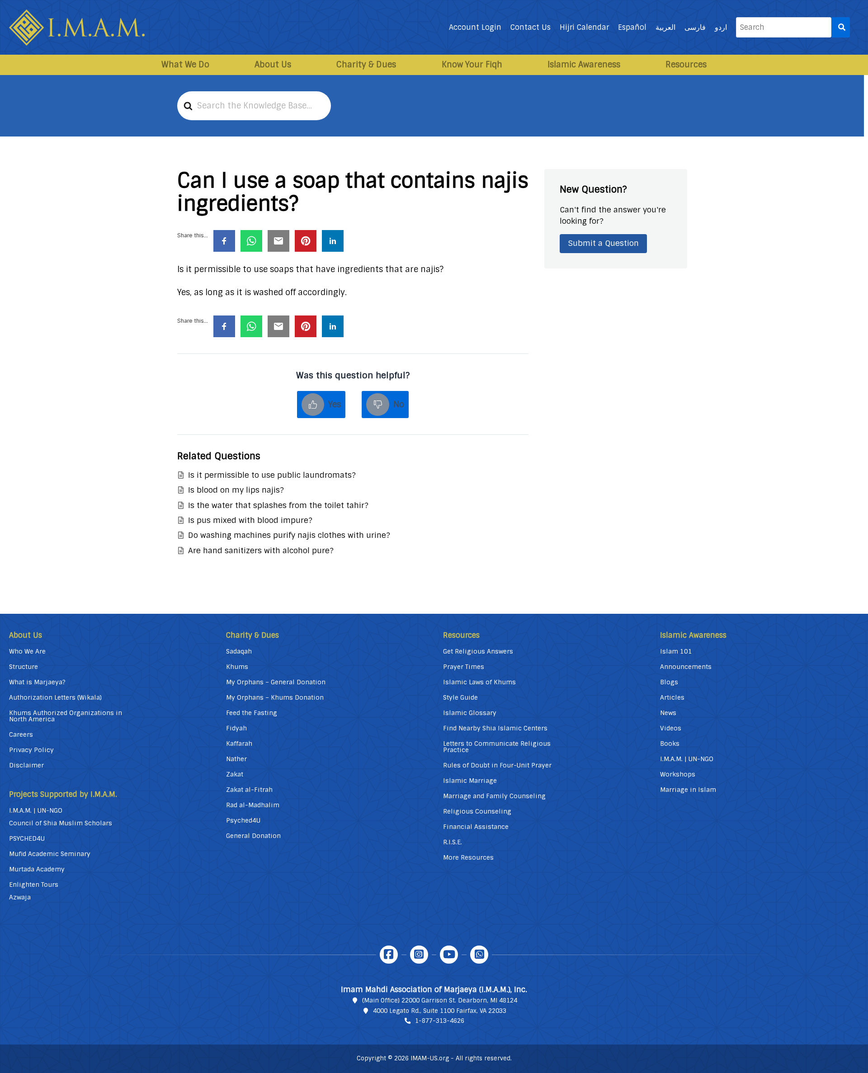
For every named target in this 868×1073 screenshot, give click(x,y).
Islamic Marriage (470, 780)
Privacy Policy (31, 750)
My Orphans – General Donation (276, 682)
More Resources (468, 857)
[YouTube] (449, 954)
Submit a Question (603, 243)
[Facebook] (388, 954)
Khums (237, 667)
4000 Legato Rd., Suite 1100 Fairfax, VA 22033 (439, 1011)
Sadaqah (239, 651)
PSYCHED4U (27, 838)
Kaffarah (239, 743)
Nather (236, 759)
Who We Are (27, 651)
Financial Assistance (476, 827)
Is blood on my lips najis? (236, 490)
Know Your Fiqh (472, 64)
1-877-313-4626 (439, 1021)
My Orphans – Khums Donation (275, 697)
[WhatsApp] (479, 954)
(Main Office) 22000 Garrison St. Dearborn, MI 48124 (439, 1000)
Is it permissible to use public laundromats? (272, 475)
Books (669, 743)
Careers (21, 734)
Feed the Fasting (251, 713)
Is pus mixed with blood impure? (250, 520)
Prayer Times (463, 667)
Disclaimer (26, 765)
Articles (672, 697)
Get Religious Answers (478, 651)
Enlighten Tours (33, 884)
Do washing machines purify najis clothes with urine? (289, 535)
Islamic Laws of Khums (479, 682)
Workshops (677, 774)
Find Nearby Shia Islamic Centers (495, 728)
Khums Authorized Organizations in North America (65, 716)
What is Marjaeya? (37, 682)
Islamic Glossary (469, 713)
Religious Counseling (477, 811)
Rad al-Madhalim (252, 805)
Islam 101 (676, 651)
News (668, 713)
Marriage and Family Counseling (494, 796)
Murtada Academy (37, 869)
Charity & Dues (366, 64)
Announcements (686, 667)
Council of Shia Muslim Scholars (60, 823)
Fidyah (236, 728)
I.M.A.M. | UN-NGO (35, 810)
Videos (670, 728)
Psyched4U (243, 820)
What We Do (185, 64)
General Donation (253, 836)
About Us (273, 64)
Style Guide (460, 697)
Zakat (234, 774)
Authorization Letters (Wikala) (55, 697)
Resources (686, 64)
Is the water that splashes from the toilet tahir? (278, 505)
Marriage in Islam (688, 789)
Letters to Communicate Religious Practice (497, 746)
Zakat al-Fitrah (249, 789)
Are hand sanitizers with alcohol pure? (261, 550)
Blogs (669, 682)
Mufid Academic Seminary (49, 854)
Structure (23, 667)
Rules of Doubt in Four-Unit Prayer (497, 765)
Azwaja (20, 897)
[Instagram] (419, 954)
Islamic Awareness (583, 64)
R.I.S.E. (452, 842)
